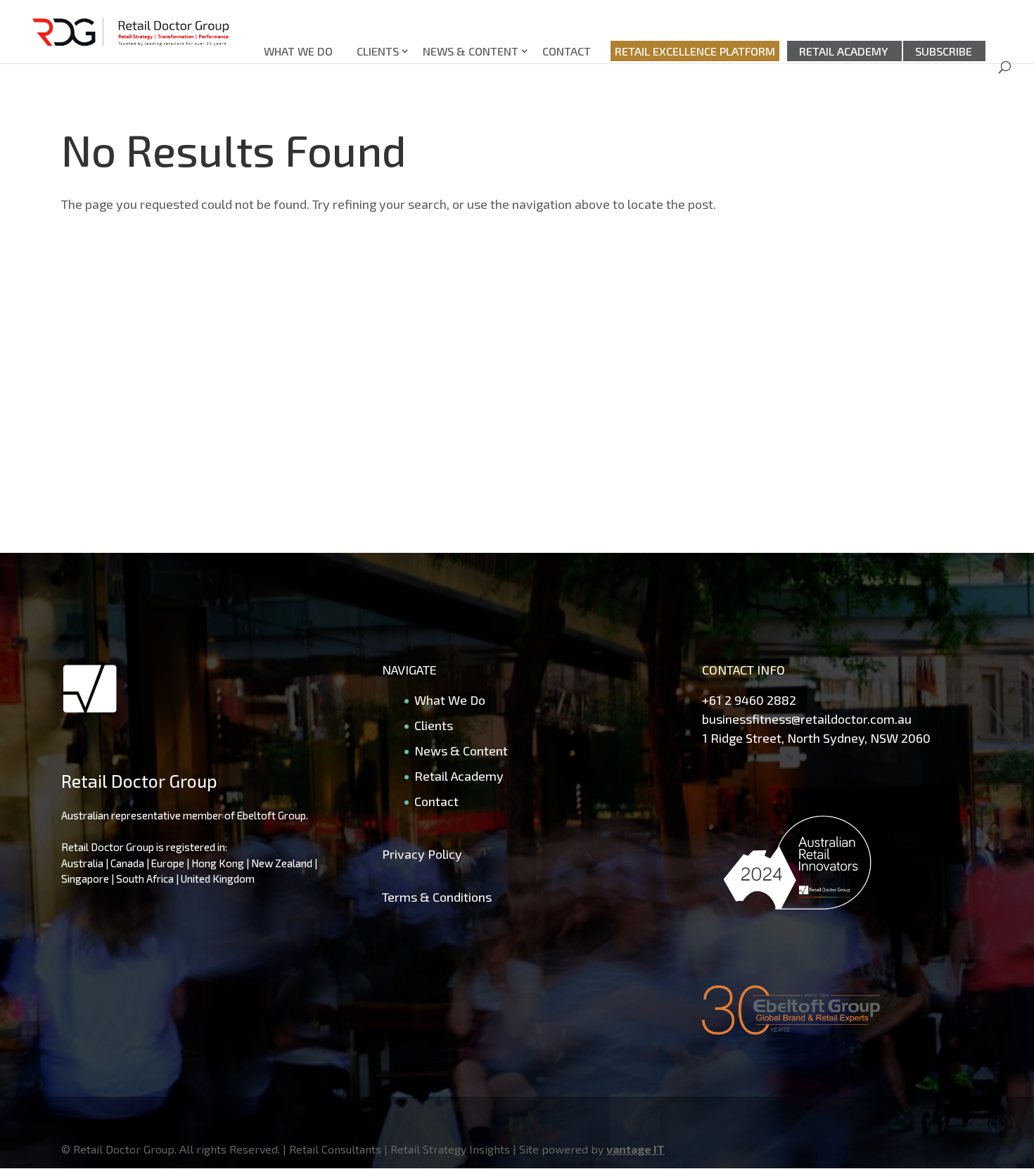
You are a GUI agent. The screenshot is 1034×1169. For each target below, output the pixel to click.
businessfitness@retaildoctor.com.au (807, 719)
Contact (566, 51)
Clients (378, 51)
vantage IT (635, 1149)
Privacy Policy (422, 854)
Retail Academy (843, 51)
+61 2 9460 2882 (749, 700)
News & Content (470, 51)
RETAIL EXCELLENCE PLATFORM (695, 51)
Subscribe (943, 51)
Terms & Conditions (437, 897)
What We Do (298, 51)
